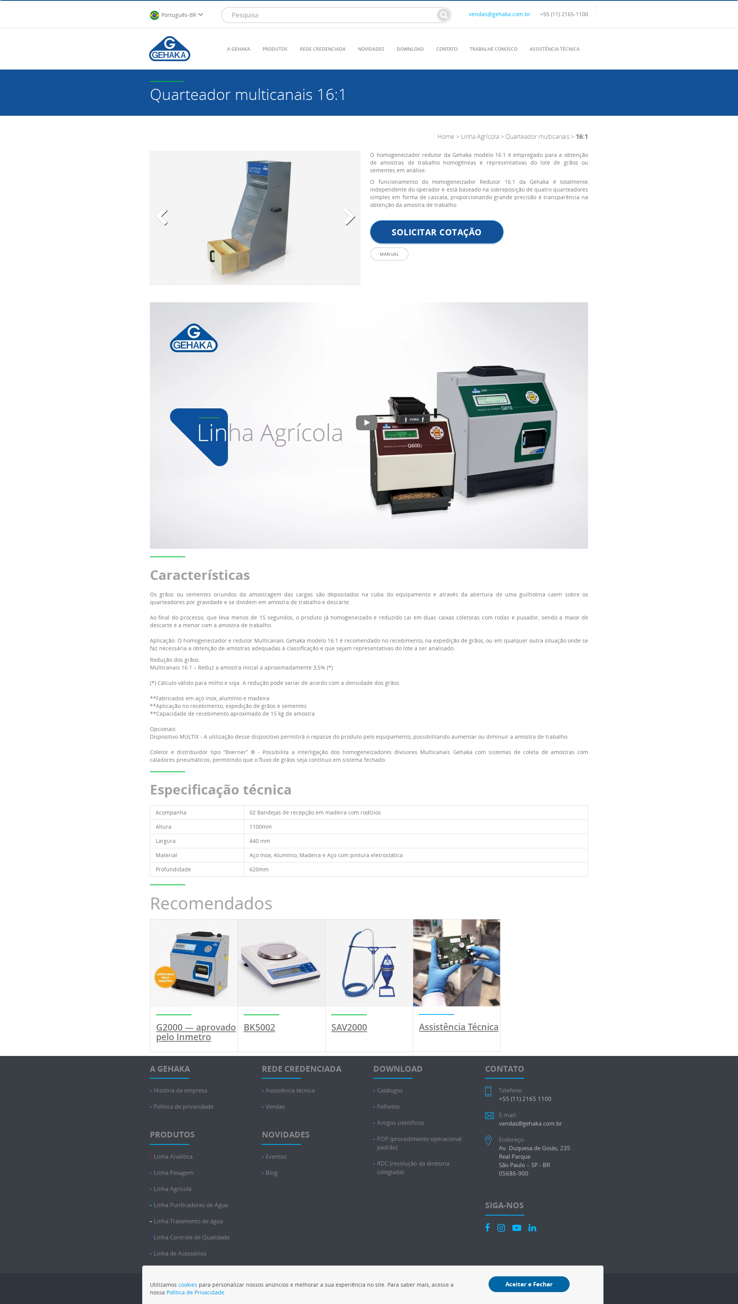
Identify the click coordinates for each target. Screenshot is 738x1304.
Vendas (275, 1106)
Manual (389, 254)
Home (445, 136)
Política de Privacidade (195, 1292)
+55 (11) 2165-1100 (564, 14)
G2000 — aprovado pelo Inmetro (196, 1032)
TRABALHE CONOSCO (493, 49)
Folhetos (388, 1106)
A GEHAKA (238, 49)
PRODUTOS (275, 49)
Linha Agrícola (480, 136)
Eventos (276, 1156)
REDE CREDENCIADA (323, 49)
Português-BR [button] (179, 14)
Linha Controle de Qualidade (191, 1237)
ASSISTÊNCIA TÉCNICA (555, 49)
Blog (272, 1173)
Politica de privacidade (183, 1106)
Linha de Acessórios (180, 1253)
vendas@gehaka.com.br (499, 14)
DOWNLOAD (410, 49)
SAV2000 (349, 1027)
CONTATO (446, 49)
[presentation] (161, 217)
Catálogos (390, 1090)
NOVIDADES (371, 49)
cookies (187, 1284)
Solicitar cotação (437, 232)
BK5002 (259, 1027)
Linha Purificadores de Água (191, 1205)
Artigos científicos (400, 1123)
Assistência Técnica (459, 1027)
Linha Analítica (173, 1156)
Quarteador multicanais (537, 136)
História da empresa (180, 1090)
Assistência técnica (290, 1090)
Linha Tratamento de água (188, 1221)
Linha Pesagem (174, 1173)
